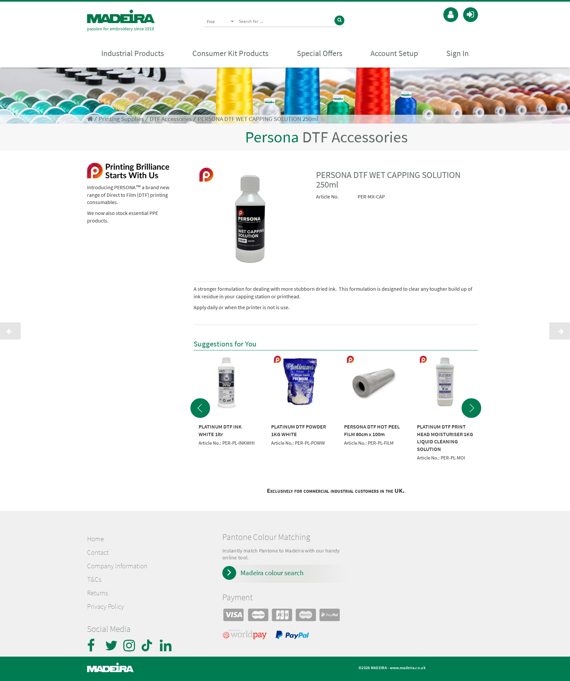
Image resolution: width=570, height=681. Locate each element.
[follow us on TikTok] (148, 645)
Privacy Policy (105, 606)
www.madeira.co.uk (408, 667)
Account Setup (394, 53)
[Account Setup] (451, 14)
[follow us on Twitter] (111, 645)
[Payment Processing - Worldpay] (245, 636)
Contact (98, 552)
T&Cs (94, 579)
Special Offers (319, 53)
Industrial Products (132, 53)
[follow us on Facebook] (93, 645)
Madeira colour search (271, 572)
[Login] (470, 14)
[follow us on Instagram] (130, 645)
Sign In (457, 53)
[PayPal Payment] (293, 636)
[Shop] (90, 119)
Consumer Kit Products (230, 53)
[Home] (121, 16)
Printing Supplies (121, 119)
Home (95, 539)
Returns (97, 593)
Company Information (117, 566)
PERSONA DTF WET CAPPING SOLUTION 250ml (258, 119)
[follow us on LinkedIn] (166, 645)
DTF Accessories (171, 119)
